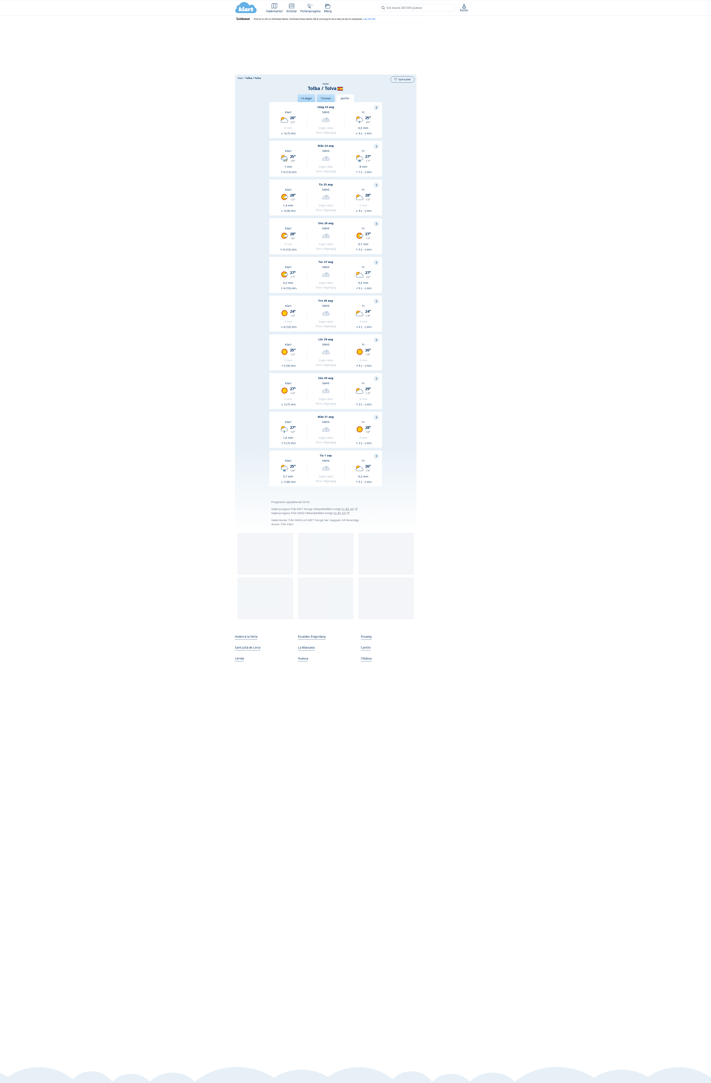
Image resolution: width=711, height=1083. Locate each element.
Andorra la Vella (246, 636)
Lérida (239, 658)
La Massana (306, 647)
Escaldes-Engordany (312, 636)
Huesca (303, 658)
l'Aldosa (366, 658)
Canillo (366, 647)
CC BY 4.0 (348, 509)
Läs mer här (369, 18)
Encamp (366, 636)
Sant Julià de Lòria (247, 647)
